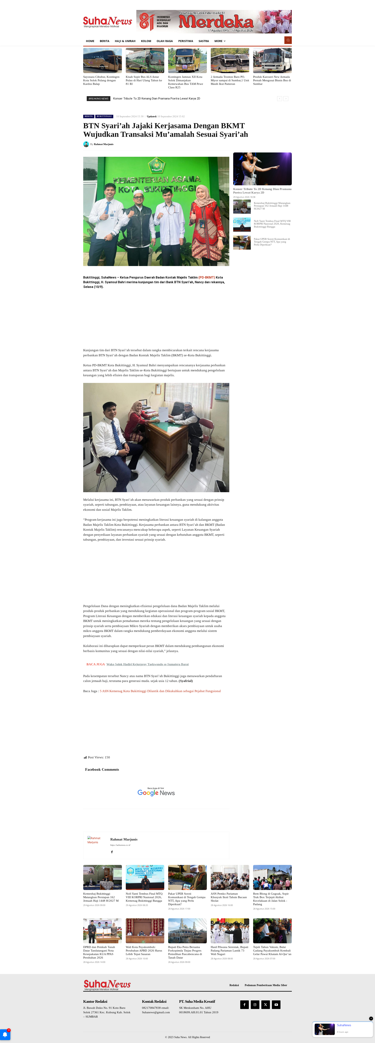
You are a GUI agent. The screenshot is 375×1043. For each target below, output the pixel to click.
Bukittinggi (104, 116)
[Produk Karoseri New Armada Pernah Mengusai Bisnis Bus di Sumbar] (272, 60)
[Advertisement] (156, 318)
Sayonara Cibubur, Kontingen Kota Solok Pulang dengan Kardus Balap (101, 80)
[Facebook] (251, 144)
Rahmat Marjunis (103, 144)
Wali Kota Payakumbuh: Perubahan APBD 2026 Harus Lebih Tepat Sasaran (144, 950)
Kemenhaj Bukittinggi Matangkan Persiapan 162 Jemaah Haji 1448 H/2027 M (272, 206)
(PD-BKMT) (206, 277)
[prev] (279, 98)
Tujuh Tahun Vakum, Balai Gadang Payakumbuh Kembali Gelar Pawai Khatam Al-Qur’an (272, 950)
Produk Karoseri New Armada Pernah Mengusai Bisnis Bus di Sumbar (272, 80)
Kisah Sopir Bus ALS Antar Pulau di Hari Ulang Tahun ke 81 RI (144, 80)
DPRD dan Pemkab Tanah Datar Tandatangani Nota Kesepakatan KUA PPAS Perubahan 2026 (99, 952)
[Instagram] (255, 1004)
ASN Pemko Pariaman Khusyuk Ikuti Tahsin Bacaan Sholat (229, 897)
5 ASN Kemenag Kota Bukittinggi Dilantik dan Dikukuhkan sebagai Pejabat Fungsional (160, 691)
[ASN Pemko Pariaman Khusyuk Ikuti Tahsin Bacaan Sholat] (230, 877)
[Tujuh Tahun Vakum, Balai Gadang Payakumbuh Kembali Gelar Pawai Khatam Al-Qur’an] (272, 930)
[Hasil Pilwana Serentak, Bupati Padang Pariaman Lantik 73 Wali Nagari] (230, 930)
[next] (285, 98)
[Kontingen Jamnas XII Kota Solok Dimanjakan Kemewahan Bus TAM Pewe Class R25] (187, 60)
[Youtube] (276, 1004)
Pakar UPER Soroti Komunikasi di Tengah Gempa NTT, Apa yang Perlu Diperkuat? (272, 241)
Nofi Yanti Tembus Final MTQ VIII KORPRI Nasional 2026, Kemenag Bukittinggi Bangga (272, 224)
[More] (288, 144)
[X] (260, 144)
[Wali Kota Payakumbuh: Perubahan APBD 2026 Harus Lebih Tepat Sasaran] (145, 930)
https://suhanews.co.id (120, 845)
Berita (89, 116)
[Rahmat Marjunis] (86, 144)
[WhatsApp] (278, 144)
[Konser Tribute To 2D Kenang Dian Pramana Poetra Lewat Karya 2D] (262, 168)
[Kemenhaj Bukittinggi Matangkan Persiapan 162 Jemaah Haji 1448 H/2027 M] (242, 207)
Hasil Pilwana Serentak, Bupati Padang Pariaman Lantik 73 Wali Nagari (229, 950)
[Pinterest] (269, 144)
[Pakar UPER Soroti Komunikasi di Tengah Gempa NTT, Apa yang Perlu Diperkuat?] (242, 243)
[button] (288, 40)
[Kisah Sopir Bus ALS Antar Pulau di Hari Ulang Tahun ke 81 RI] (145, 60)
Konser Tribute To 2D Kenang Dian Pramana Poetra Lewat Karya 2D (156, 98)
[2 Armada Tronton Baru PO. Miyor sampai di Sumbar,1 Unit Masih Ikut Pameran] (230, 60)
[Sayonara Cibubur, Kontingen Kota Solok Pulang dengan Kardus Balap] (102, 60)
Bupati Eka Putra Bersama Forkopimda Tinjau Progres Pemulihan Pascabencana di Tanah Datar (185, 952)
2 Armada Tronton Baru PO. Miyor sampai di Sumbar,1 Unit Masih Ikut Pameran (230, 80)
